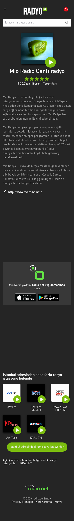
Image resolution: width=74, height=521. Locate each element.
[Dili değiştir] (66, 9)
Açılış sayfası (11, 460)
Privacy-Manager (22, 502)
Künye (58, 502)
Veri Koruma (44, 502)
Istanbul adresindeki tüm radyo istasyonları (37, 447)
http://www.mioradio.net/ (25, 192)
